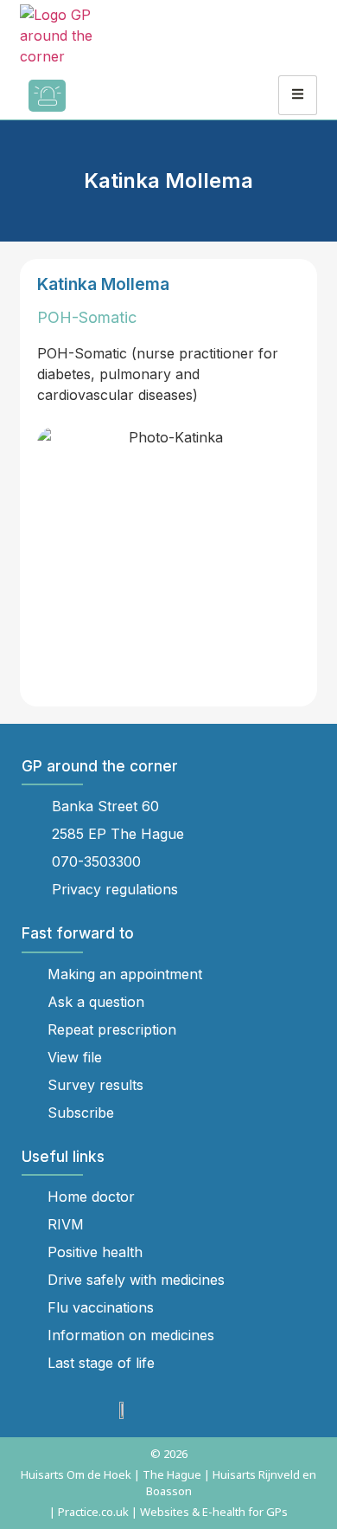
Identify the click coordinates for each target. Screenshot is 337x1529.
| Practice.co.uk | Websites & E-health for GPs (168, 1511)
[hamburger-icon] (297, 95)
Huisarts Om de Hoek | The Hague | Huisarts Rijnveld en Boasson (168, 1483)
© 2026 (169, 1453)
